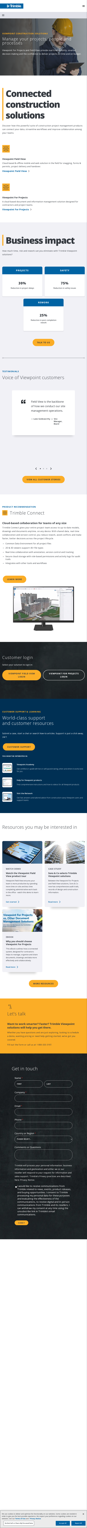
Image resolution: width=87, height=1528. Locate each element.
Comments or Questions (28, 1147)
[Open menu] (3, 15)
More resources (43, 983)
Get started (11, 902)
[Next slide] (51, 468)
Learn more (14, 579)
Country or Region (30, 1133)
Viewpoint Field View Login (21, 675)
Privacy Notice (27, 1180)
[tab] (40, 468)
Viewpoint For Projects (15, 209)
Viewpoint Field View (14, 171)
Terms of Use (20, 1519)
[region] (43, 430)
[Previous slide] (36, 468)
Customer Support (19, 747)
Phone (23, 1119)
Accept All (62, 1523)
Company (25, 1092)
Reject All (78, 1523)
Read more (53, 902)
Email (23, 1106)
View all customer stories (43, 479)
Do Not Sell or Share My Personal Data (19, 1523)
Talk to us (43, 342)
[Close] (83, 1514)
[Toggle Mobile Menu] (83, 6)
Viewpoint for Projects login (64, 675)
